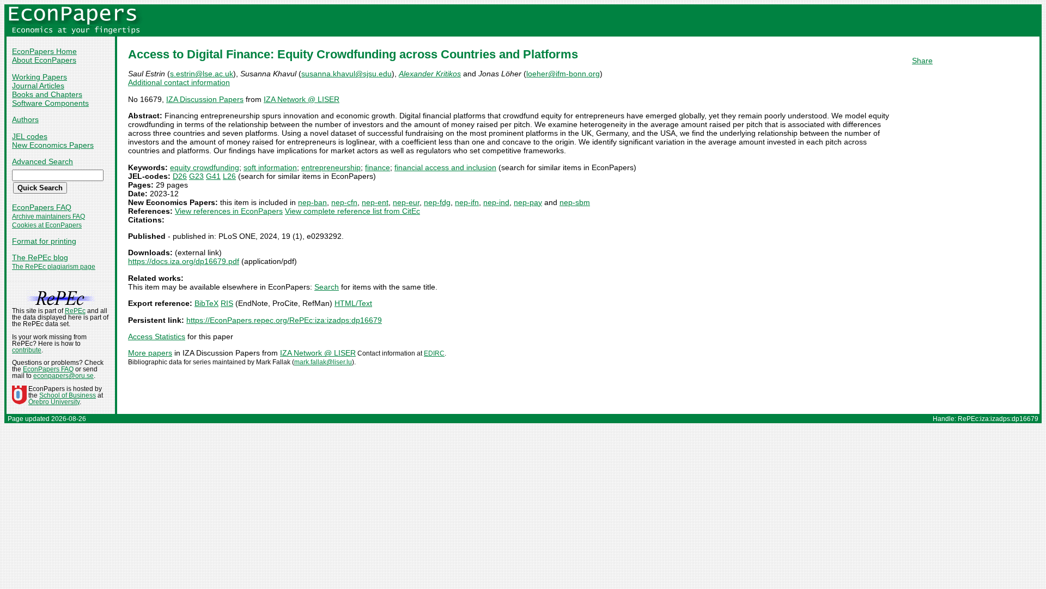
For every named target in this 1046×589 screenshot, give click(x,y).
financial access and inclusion (445, 167)
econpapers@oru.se (63, 375)
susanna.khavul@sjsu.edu (346, 73)
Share (922, 60)
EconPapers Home (44, 51)
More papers (150, 352)
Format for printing (44, 241)
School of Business (67, 395)
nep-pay (528, 202)
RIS (227, 303)
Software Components (50, 103)
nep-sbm (575, 202)
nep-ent (375, 202)
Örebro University (54, 402)
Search (326, 287)
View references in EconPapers (229, 211)
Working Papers (39, 77)
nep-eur (406, 202)
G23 (196, 176)
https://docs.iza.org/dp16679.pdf (183, 261)
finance (377, 167)
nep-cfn (344, 202)
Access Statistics (156, 336)
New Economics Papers (53, 145)
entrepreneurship (331, 167)
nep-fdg (437, 202)
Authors (25, 119)
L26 (229, 176)
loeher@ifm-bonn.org (563, 73)
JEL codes (29, 136)
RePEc (75, 311)
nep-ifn (467, 202)
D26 (180, 176)
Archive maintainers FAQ (48, 216)
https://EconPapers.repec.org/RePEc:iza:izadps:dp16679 (284, 320)
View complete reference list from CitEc (352, 211)
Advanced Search (42, 161)
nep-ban (312, 202)
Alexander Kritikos (430, 73)
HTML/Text (353, 303)
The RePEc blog (40, 257)
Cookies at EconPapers (47, 225)
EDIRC (434, 353)
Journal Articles (38, 85)
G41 (213, 176)
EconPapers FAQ (41, 207)
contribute (26, 350)
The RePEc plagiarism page (53, 266)
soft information (270, 167)
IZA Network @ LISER (301, 99)
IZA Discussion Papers (205, 99)
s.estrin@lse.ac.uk (201, 73)
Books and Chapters (47, 94)
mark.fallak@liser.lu (323, 362)
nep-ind (496, 202)
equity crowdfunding (204, 167)
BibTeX (206, 303)
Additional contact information (179, 82)
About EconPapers (44, 60)
